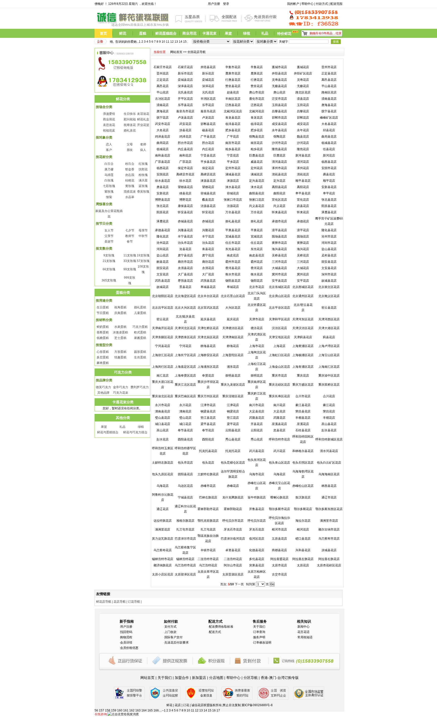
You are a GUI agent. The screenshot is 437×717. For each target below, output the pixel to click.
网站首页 (176, 52)
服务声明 (259, 637)
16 (181, 41)
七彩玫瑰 (109, 186)
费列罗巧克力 (139, 387)
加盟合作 (182, 678)
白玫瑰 (109, 180)
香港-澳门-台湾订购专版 (280, 678)
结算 (339, 33)
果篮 (104, 427)
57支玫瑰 (143, 261)
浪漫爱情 (109, 114)
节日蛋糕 (103, 313)
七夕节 (129, 230)
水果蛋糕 (120, 327)
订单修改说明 (262, 642)
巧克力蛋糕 (140, 327)
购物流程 (126, 637)
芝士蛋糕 (120, 338)
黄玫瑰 (129, 186)
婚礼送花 (130, 130)
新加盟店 (199, 678)
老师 (143, 144)
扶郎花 (143, 169)
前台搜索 (280, 4)
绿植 (141, 427)
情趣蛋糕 (120, 357)
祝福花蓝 (109, 130)
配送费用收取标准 (221, 626)
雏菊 (109, 197)
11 (160, 41)
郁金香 (129, 169)
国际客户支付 (173, 637)
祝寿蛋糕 (120, 307)
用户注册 (214, 4)
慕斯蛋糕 (103, 332)
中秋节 (143, 236)
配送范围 (336, 4)
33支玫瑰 (129, 261)
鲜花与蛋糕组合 (107, 432)
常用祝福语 (305, 637)
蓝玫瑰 (143, 186)
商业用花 (109, 119)
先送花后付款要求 (176, 642)
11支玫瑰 (129, 255)
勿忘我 (129, 175)
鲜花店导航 (103, 601)
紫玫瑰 (109, 191)
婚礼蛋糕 (140, 307)
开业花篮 (143, 125)
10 (155, 41)
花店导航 (120, 601)
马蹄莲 (109, 175)
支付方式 (170, 626)
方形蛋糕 (120, 352)
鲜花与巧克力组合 (135, 432)
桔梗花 (129, 180)
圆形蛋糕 (140, 352)
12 (164, 41)
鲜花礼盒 (143, 119)
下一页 (239, 584)
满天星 (143, 180)
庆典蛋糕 (120, 313)
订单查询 (259, 632)
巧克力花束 (120, 392)
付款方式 (322, 4)
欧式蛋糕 (140, 332)
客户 (109, 150)
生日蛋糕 (103, 307)
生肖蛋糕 (140, 357)
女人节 (109, 230)
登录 (226, 4)
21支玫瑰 (109, 261)
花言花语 (303, 632)
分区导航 (251, 678)
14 (172, 41)
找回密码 (126, 632)
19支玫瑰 (143, 255)
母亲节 (143, 230)
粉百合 (129, 164)
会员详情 (126, 642)
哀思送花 (109, 125)
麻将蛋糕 (103, 363)
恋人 (109, 144)
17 (185, 41)
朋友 (130, 150)
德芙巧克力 (103, 387)
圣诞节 (109, 241)
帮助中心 (307, 4)
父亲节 (109, 236)
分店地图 (216, 678)
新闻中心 (303, 626)
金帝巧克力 (120, 387)
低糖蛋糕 (103, 338)
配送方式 (215, 632)
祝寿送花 (130, 125)
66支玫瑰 (109, 269)
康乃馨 (109, 169)
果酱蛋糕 (140, 338)
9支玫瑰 (108, 255)
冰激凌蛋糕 (120, 332)
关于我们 (259, 626)
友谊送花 (143, 114)
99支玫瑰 (129, 269)
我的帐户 (293, 4)
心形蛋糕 (103, 352)
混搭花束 (130, 191)
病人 (143, 150)
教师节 (129, 236)
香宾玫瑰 (143, 191)
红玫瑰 (143, 164)
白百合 (109, 164)
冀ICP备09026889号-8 (257, 705)
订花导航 (134, 601)
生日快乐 (130, 114)
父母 (130, 144)
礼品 (122, 427)
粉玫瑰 (143, 175)
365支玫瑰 (109, 280)
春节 (130, 241)
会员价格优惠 (129, 648)
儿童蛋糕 (140, 313)
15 (177, 41)
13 (168, 41)
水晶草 (129, 197)
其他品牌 (103, 392)
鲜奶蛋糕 (103, 327)
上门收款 (170, 632)
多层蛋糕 (103, 357)
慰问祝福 (130, 119)
